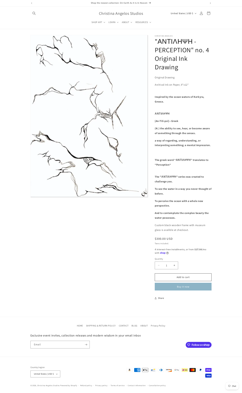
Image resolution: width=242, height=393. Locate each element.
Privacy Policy (158, 325)
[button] (34, 13)
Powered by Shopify (68, 385)
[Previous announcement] (31, 3)
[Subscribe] (86, 344)
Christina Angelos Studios (48, 385)
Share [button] (161, 298)
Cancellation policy (157, 385)
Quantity (159, 258)
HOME (80, 325)
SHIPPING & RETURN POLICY (101, 325)
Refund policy (86, 385)
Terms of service (117, 385)
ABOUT (144, 325)
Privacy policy (101, 385)
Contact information (137, 385)
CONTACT (124, 325)
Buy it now (183, 286)
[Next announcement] (210, 3)
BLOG (134, 325)
